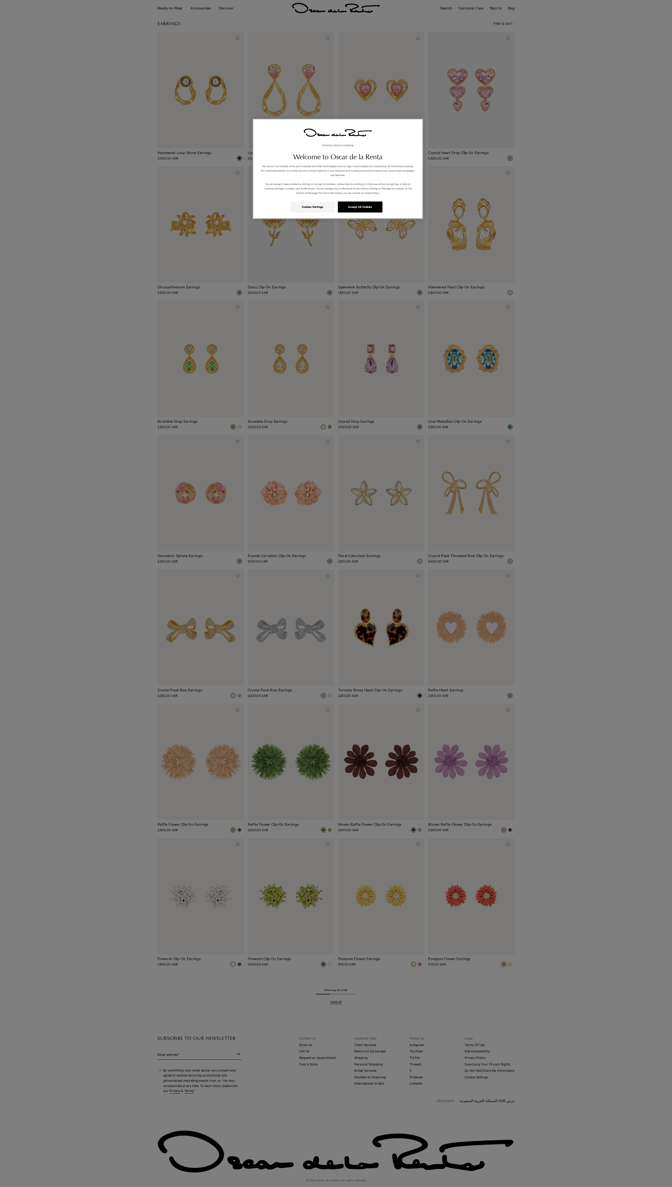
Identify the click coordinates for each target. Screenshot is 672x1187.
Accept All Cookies (360, 207)
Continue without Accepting (338, 145)
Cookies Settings (312, 207)
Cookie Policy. (372, 193)
